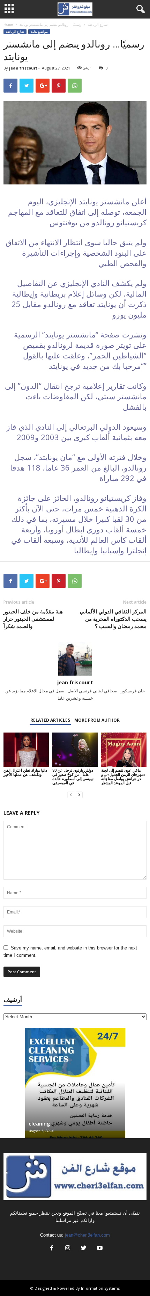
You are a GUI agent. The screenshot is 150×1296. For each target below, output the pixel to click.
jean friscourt (23, 68)
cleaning (39, 1123)
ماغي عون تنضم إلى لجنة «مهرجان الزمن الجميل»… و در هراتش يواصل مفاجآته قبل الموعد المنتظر (123, 776)
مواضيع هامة (39, 31)
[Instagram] (68, 1248)
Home (8, 24)
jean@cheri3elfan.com (87, 1235)
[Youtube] (99, 1248)
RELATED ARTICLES (50, 720)
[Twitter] (84, 1248)
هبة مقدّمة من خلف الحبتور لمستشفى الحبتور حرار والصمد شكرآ (33, 618)
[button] (139, 9)
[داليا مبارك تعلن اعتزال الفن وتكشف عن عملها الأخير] (26, 749)
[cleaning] (75, 1086)
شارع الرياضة (97, 24)
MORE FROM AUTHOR (97, 720)
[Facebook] (52, 1248)
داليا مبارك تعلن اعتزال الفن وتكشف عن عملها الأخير (25, 772)
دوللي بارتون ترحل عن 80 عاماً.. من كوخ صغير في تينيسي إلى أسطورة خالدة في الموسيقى (72, 776)
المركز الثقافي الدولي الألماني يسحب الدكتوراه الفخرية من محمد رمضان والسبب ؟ (113, 618)
